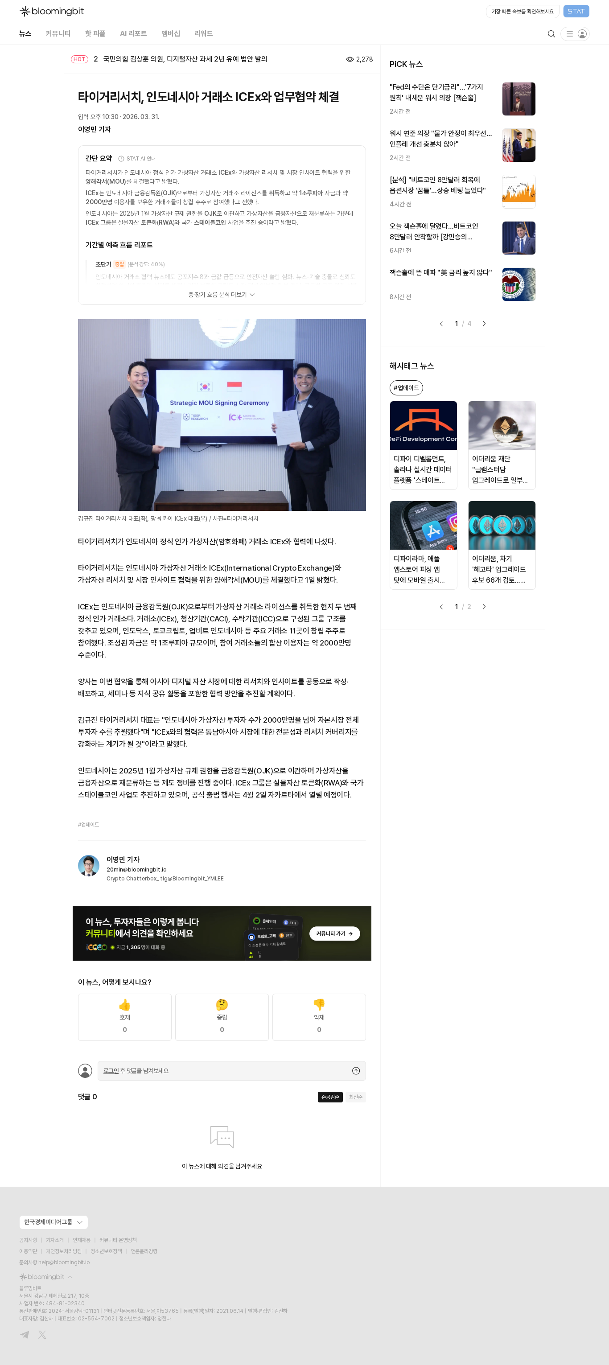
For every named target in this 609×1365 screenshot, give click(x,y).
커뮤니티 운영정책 (117, 1240)
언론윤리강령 (144, 1251)
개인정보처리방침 (64, 1251)
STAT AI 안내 (141, 159)
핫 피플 (95, 33)
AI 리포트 (133, 33)
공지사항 (28, 1240)
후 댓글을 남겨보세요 (136, 1070)
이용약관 (28, 1251)
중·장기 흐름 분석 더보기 (217, 294)
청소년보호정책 (106, 1251)
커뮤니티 (58, 33)
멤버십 (170, 33)
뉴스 (25, 33)
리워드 (203, 33)
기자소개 (55, 1240)
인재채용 (82, 1240)
